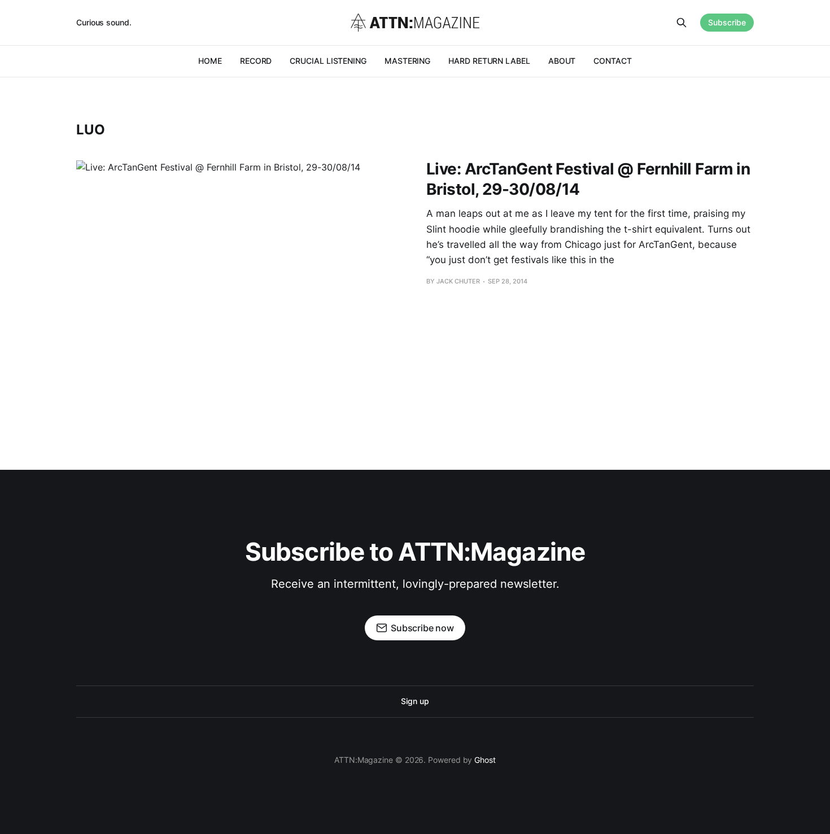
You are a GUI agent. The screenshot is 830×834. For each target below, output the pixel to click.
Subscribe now (422, 628)
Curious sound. (104, 22)
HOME (210, 61)
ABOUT (562, 61)
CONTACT (612, 61)
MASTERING (407, 61)
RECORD (256, 61)
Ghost (485, 760)
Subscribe (727, 22)
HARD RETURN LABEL (489, 61)
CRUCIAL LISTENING (328, 61)
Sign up (415, 701)
